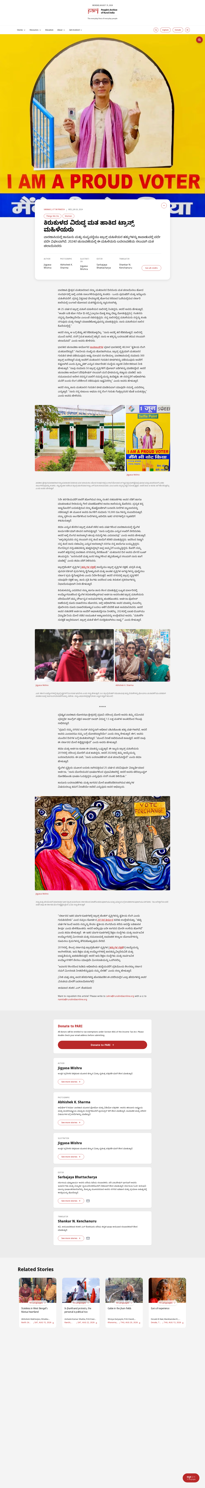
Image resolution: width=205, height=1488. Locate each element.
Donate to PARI (100, 1045)
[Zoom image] (199, 39)
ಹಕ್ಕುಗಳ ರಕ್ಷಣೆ (88, 567)
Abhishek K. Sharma (66, 266)
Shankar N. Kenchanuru (125, 266)
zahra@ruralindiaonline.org (120, 996)
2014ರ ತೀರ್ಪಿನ (105, 920)
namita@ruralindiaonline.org (72, 999)
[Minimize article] (164, 205)
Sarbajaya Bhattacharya (104, 266)
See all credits (151, 268)
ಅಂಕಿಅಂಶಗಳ (96, 347)
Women (68, 216)
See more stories (69, 1081)
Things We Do (52, 216)
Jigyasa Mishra (47, 266)
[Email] (88, 1201)
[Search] (156, 30)
